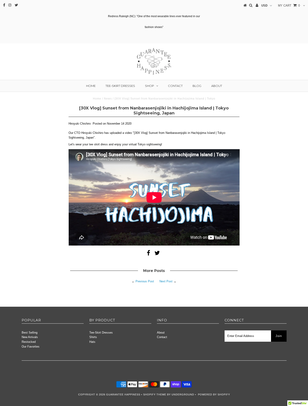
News (108, 98)
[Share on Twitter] (157, 254)
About (216, 86)
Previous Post (145, 281)
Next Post (165, 281)
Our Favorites (30, 346)
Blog (197, 86)
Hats (92, 341)
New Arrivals (30, 337)
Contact (175, 86)
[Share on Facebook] (148, 254)
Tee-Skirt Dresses (120, 86)
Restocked (29, 341)
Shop (149, 86)
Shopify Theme (154, 394)
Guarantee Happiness (123, 394)
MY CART (289, 5)
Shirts (93, 337)
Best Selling (29, 332)
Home (91, 86)
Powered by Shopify (214, 394)
